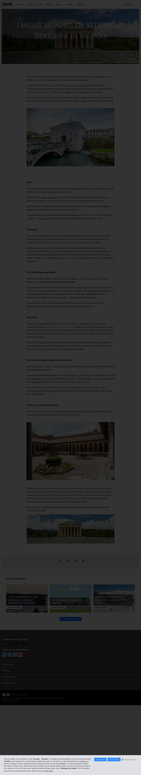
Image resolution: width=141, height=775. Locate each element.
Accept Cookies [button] (100, 760)
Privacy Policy (48, 771)
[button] (129, 759)
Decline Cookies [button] (114, 760)
